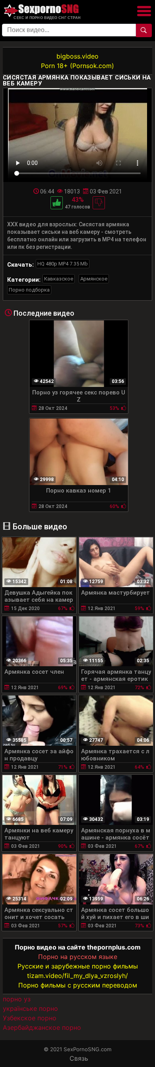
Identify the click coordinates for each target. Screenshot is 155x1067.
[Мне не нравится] (99, 202)
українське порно (30, 1008)
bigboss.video (77, 56)
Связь (79, 1058)
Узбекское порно (29, 1018)
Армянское (93, 279)
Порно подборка (29, 290)
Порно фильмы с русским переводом (77, 985)
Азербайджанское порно (42, 1027)
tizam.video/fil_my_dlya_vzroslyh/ (77, 976)
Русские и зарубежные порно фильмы (77, 966)
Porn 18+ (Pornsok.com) (77, 66)
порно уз (17, 999)
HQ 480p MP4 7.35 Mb (62, 264)
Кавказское (58, 279)
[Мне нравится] (56, 202)
